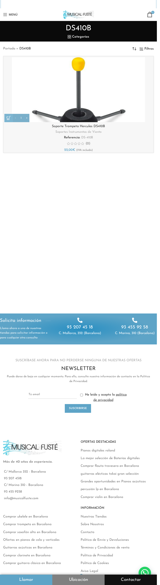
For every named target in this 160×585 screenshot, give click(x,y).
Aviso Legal (89, 571)
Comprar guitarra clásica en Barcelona (32, 563)
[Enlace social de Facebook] (54, 4)
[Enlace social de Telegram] (97, 4)
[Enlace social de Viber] (102, 4)
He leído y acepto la (105, 397)
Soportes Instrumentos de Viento (78, 132)
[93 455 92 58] (134, 320)
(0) (88, 143)
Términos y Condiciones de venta (105, 547)
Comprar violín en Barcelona (102, 497)
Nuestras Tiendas (94, 516)
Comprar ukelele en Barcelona (25, 516)
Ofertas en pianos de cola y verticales (31, 540)
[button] (145, 573)
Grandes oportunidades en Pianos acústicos (113, 481)
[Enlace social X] (59, 4)
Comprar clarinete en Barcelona (26, 555)
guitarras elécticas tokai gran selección (110, 474)
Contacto (87, 532)
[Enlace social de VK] (91, 4)
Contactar (131, 580)
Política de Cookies (95, 563)
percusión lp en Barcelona (100, 489)
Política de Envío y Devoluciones (105, 540)
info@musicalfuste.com (21, 498)
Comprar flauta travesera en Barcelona (110, 466)
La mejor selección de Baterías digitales (110, 458)
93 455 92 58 (134, 327)
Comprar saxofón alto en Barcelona (29, 532)
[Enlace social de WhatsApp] (85, 4)
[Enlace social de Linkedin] (75, 4)
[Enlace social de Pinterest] (70, 4)
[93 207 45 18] (79, 320)
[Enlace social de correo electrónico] (65, 4)
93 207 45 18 (80, 327)
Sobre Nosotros (92, 524)
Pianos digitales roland (98, 450)
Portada (9, 48)
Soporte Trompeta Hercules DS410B (78, 126)
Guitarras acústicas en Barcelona (27, 547)
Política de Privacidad (97, 555)
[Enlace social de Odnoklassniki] (80, 4)
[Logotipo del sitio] (78, 14)
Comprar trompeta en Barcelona (27, 524)
